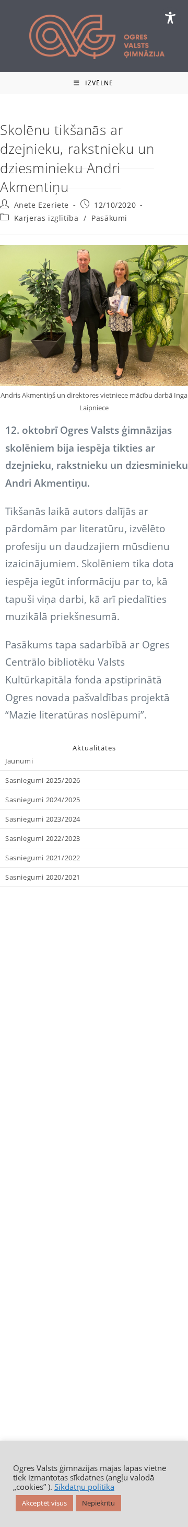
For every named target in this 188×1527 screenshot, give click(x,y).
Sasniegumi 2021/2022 (42, 857)
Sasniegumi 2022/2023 (42, 838)
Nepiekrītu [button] (98, 1503)
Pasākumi (109, 218)
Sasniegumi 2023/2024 (42, 819)
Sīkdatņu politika (84, 1486)
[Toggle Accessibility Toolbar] (170, 17)
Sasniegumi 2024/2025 (42, 799)
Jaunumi (19, 761)
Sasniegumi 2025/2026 (42, 780)
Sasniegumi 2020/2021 (42, 877)
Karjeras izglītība (46, 218)
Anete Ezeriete (41, 205)
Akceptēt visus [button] (44, 1503)
